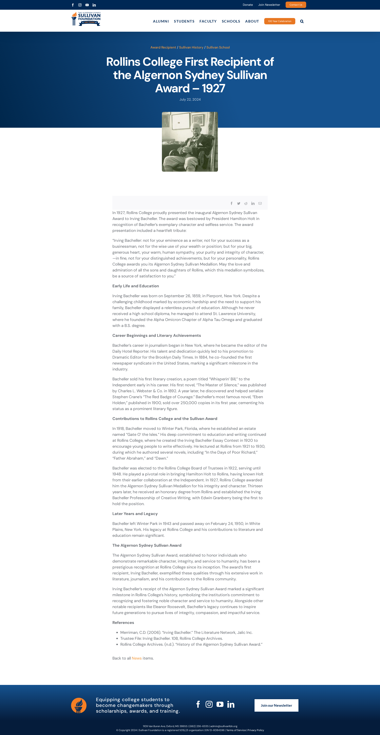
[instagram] (209, 704)
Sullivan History (191, 47)
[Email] (260, 203)
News (137, 658)
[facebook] (198, 704)
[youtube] (220, 704)
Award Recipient (163, 47)
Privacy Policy (256, 730)
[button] (302, 21)
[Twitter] (238, 203)
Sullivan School (218, 47)
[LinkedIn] (252, 203)
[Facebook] (231, 203)
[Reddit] (245, 203)
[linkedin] (230, 704)
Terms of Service (236, 730)
